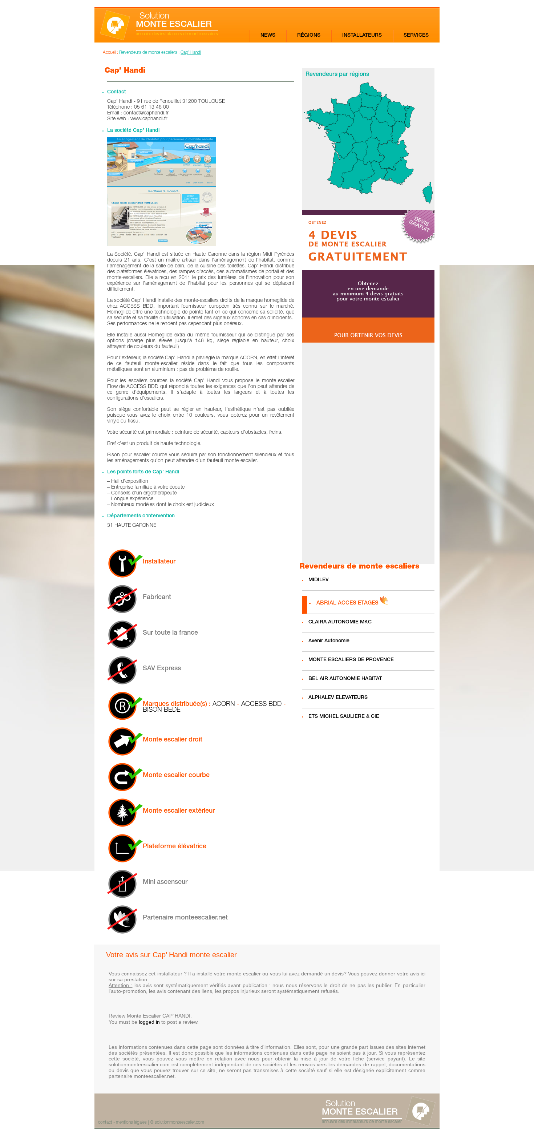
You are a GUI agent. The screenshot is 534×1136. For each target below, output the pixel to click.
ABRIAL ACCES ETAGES (347, 603)
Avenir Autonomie (328, 641)
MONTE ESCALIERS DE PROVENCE (351, 660)
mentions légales (131, 1122)
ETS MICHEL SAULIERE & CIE (343, 716)
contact (105, 1122)
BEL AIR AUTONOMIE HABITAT (345, 679)
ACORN (224, 704)
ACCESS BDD (261, 704)
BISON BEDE (162, 710)
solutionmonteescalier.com (179, 1122)
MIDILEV (318, 580)
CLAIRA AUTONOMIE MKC (340, 622)
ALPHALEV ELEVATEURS (338, 697)
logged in (149, 1022)
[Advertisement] (367, 453)
